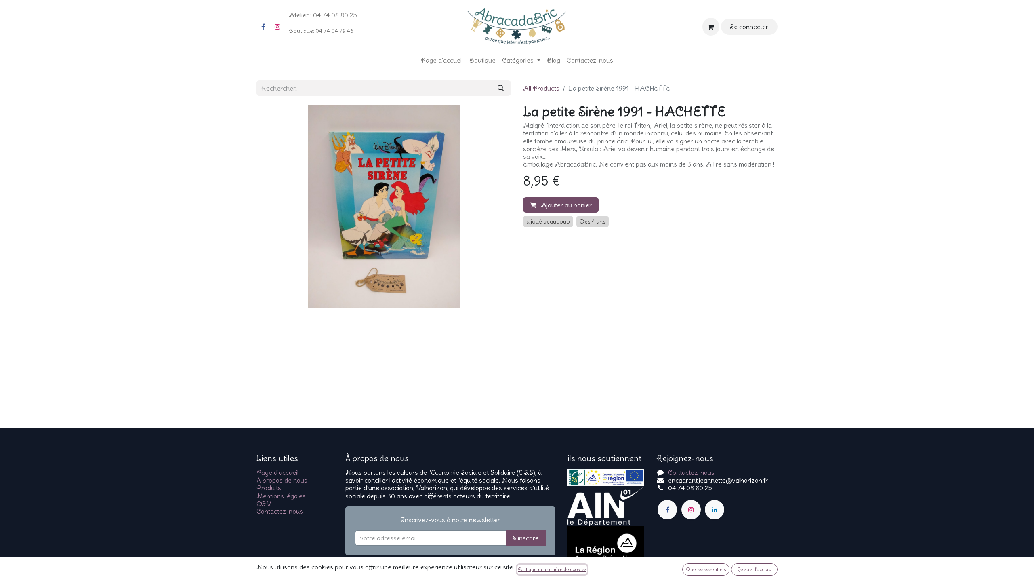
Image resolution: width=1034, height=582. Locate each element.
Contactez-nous (279, 511)
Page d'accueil (277, 472)
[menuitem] (442, 60)
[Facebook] (262, 26)
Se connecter (749, 27)
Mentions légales (281, 496)
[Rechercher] (501, 88)
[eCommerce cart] (710, 26)
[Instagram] (277, 26)
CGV (263, 504)
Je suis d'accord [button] (754, 569)
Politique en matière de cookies (552, 569)
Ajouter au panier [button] (565, 205)
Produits (268, 488)
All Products (541, 88)
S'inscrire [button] (526, 538)
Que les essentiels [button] (706, 569)
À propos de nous (281, 480)
